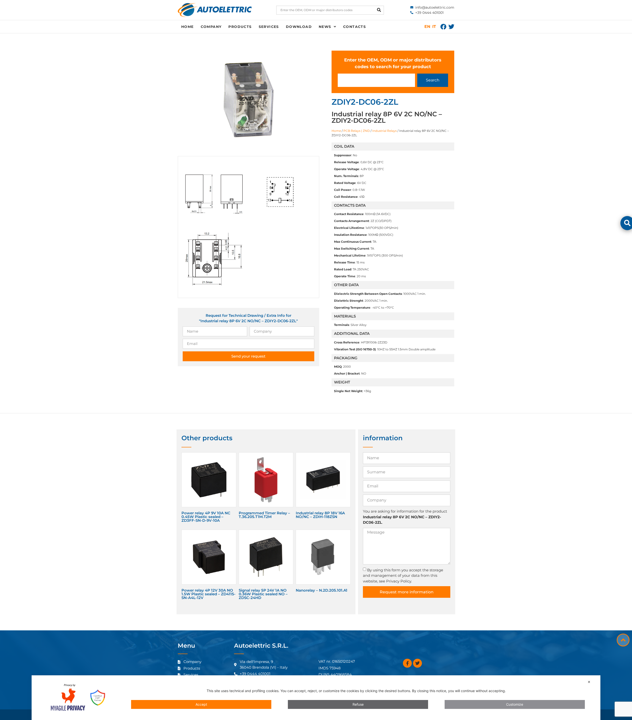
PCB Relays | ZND (356, 131)
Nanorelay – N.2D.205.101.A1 (321, 590)
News (325, 26)
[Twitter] (451, 27)
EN (427, 26)
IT (434, 26)
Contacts (354, 26)
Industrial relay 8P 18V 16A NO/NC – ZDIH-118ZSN (320, 515)
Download (299, 26)
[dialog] (316, 697)
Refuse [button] (358, 704)
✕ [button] (589, 682)
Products (240, 26)
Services (269, 26)
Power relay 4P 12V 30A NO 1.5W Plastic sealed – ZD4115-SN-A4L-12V (208, 594)
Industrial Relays (384, 131)
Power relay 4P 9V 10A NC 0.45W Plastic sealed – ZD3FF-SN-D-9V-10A (205, 517)
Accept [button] (201, 704)
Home (187, 26)
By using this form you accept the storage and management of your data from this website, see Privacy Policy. (403, 575)
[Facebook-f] (407, 663)
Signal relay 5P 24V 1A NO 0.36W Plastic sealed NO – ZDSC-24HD (263, 594)
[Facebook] (443, 27)
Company (211, 26)
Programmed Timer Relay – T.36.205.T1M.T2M (264, 515)
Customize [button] (514, 704)
